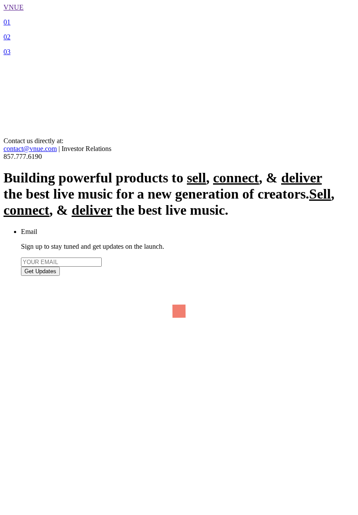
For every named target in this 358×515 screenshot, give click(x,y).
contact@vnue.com (30, 148)
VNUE (13, 7)
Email (29, 231)
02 (6, 37)
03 (6, 51)
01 (6, 22)
